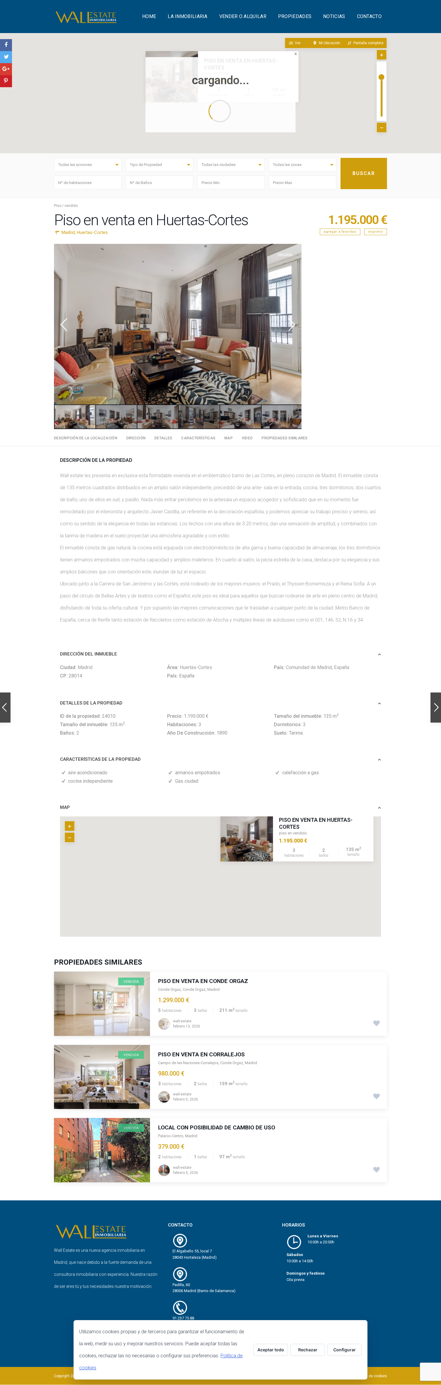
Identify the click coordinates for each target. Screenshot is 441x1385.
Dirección (136, 438)
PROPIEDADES (294, 16)
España (341, 667)
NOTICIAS (334, 16)
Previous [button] (63, 324)
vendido (71, 206)
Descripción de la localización (85, 438)
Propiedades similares (285, 438)
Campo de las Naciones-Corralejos (188, 1063)
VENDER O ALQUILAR (242, 16)
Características (198, 438)
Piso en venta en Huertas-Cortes (315, 823)
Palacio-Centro (170, 1136)
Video (247, 438)
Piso (57, 206)
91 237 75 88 (183, 1318)
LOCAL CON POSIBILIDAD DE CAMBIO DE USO (216, 1127)
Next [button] (291, 324)
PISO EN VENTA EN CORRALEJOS (201, 1054)
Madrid (68, 232)
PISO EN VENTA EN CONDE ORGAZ (203, 981)
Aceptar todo (270, 1349)
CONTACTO (369, 16)
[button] (222, 869)
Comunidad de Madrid (309, 667)
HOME (149, 16)
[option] (178, 324)
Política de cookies (371, 1376)
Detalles (163, 438)
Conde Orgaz (169, 989)
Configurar (344, 1349)
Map (228, 438)
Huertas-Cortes (92, 232)
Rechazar (307, 1349)
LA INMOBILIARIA (188, 16)
